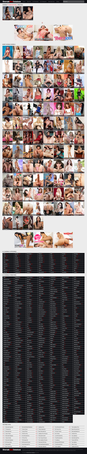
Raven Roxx (65, 362)
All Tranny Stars (8, 442)
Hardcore (42, 255)
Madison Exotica (54, 289)
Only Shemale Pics (75, 437)
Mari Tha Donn (53, 309)
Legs (40, 268)
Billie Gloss (18, 289)
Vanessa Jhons (77, 348)
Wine (75, 385)
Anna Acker (6, 350)
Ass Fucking (6, 260)
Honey (29, 379)
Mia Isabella (53, 332)
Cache (17, 311)
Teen (76, 257)
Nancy (52, 379)
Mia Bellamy (53, 330)
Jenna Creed (30, 417)
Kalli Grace (41, 307)
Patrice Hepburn (66, 316)
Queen (64, 354)
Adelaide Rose (6, 279)
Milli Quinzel (53, 346)
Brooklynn (17, 305)
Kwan (40, 368)
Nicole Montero (54, 411)
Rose (63, 366)
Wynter (75, 389)
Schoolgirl (64, 260)
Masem (52, 318)
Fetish (29, 262)
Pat (63, 313)
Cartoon (17, 336)
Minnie (52, 352)
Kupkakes (41, 366)
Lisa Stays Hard (42, 415)
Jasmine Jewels (31, 409)
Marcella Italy (53, 303)
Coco (16, 377)
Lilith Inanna (42, 403)
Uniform (76, 266)
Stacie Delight (77, 291)
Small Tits (65, 268)
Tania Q (76, 307)
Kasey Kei (41, 320)
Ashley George (7, 368)
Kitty (40, 360)
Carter (16, 334)
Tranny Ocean (25, 429)
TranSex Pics (74, 433)
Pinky (63, 336)
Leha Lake (41, 385)
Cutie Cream (18, 383)
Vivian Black (77, 373)
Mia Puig (52, 336)
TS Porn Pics (24, 437)
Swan (75, 299)
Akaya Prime (6, 289)
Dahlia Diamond (18, 389)
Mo (51, 362)
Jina (40, 297)
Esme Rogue (30, 311)
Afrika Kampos (7, 287)
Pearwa (64, 326)
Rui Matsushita (65, 370)
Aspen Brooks (6, 373)
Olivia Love (65, 295)
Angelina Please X (7, 342)
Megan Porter (53, 322)
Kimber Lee (42, 354)
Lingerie (41, 270)
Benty (16, 281)
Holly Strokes (30, 377)
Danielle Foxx (18, 395)
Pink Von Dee (65, 334)
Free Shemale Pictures (59, 427)
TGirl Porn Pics (25, 433)
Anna (5, 348)
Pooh (63, 344)
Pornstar (53, 272)
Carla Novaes (18, 324)
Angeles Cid (6, 340)
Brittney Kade (18, 301)
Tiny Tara (76, 330)
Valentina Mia (77, 342)
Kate (40, 322)
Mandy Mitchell (54, 297)
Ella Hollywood (30, 285)
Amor (5, 328)
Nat (51, 389)
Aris (4, 364)
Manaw (52, 295)
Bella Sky (17, 279)
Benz (16, 283)
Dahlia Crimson (18, 387)
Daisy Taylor (18, 391)
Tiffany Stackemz (78, 324)
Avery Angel (6, 391)
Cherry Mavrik (18, 354)
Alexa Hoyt (5, 297)
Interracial (41, 260)
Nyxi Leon (64, 293)
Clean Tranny (74, 444)
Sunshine (76, 295)
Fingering (29, 264)
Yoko (75, 399)
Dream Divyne (30, 277)
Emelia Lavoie (30, 291)
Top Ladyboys (74, 435)
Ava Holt (5, 389)
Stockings (76, 253)
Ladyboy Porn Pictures (42, 433)
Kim (40, 348)
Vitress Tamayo (78, 370)
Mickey (52, 338)
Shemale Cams (51, 1)
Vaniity (76, 350)
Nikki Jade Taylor (54, 413)
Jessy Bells (41, 291)
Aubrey (5, 377)
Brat (16, 299)
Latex (40, 264)
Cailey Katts (18, 313)
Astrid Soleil (6, 375)
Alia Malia (6, 303)
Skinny (64, 264)
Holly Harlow (30, 373)
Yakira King (76, 391)
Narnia (52, 387)
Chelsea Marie (18, 350)
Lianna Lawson (42, 397)
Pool (52, 270)
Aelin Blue (6, 285)
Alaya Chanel (6, 293)
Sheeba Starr (65, 411)
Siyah (63, 421)
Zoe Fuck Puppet (78, 411)
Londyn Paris (53, 279)
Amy (5, 330)
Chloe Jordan (18, 356)
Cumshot (18, 270)
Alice (5, 305)
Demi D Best (18, 407)
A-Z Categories (43, 1)
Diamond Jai (18, 413)
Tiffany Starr (77, 326)
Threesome (77, 260)
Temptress (76, 313)
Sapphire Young (66, 385)
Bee (4, 415)
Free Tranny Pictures (42, 437)
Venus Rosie (76, 360)
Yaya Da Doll (76, 395)
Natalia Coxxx (53, 393)
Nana (51, 377)
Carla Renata (18, 326)
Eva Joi (29, 313)
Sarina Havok (65, 391)
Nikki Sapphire (53, 417)
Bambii (5, 413)
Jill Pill (40, 295)
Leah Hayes (41, 379)
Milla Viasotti (53, 344)
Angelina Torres (7, 344)
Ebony (29, 255)
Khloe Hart (41, 344)
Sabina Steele (65, 375)
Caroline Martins (18, 330)
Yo (75, 397)
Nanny (52, 381)
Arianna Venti (6, 358)
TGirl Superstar (25, 440)
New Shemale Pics (42, 431)
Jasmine (29, 407)
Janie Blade (30, 405)
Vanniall (76, 354)
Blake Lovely (18, 293)
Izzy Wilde (29, 395)
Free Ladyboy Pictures (42, 440)
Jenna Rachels (30, 421)
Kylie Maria (41, 370)
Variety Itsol (77, 356)
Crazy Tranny (8, 433)
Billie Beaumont (18, 287)
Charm (17, 348)
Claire (17, 370)
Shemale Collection (42, 446)
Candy (17, 320)
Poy (63, 348)
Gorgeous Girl (30, 348)
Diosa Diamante (18, 415)
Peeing (52, 266)
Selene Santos (65, 403)
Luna (52, 285)
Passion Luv (65, 311)
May (51, 320)
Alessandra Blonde (7, 295)
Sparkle (76, 287)
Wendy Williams (77, 379)
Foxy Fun (29, 330)
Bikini (17, 255)
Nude (52, 255)
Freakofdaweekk (31, 332)
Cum (17, 268)
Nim (51, 421)
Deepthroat (18, 272)
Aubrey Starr (6, 381)
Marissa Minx (53, 316)
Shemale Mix (8, 444)
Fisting (29, 266)
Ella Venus (29, 287)
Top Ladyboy (74, 442)
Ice (28, 385)
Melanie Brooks (54, 326)
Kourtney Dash (42, 364)
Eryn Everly (29, 309)
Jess (40, 283)
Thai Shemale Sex (58, 444)
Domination (30, 253)
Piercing (52, 268)
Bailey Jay (6, 405)
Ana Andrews (6, 334)
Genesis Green (30, 334)
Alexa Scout (6, 299)
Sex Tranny (57, 433)
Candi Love (17, 318)
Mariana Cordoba (54, 313)
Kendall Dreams (42, 338)
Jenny (40, 279)
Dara (16, 403)
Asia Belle (6, 370)
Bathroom (6, 266)
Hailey (28, 360)
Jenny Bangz (42, 281)
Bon (16, 295)
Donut (17, 421)
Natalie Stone (53, 399)
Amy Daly (5, 332)
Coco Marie (17, 379)
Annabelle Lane (7, 352)
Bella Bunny (18, 277)
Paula (63, 320)
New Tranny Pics (8, 446)
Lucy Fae (52, 281)
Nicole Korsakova (54, 409)
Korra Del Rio (42, 362)
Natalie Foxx (53, 395)
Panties (52, 262)
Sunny (75, 293)
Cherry (17, 352)
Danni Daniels (18, 397)
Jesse (41, 285)
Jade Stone (30, 397)
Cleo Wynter (18, 373)
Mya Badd (53, 368)
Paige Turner (65, 299)
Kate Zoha (41, 324)
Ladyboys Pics (41, 427)
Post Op (64, 253)
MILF (51, 253)
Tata (75, 309)
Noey (63, 283)
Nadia (52, 370)
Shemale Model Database (27, 427)
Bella (5, 419)
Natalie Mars (53, 397)
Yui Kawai (76, 401)
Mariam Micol (53, 311)
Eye (28, 326)
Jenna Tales (42, 277)
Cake (16, 316)
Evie (28, 324)
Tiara (75, 318)
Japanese (41, 262)
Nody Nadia (65, 281)
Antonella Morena (7, 356)
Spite (75, 289)
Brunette (17, 264)
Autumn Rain (6, 385)
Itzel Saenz (30, 387)
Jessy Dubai (42, 293)
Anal (5, 253)
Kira (40, 358)
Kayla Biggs (41, 326)
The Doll (76, 316)
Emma (29, 293)
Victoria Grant (77, 366)
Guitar (29, 358)
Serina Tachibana (66, 405)
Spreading (65, 272)
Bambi (5, 411)
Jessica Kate (41, 289)
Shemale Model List (75, 431)
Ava (4, 387)
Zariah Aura (77, 407)
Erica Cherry (30, 299)
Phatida (64, 330)
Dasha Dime (18, 405)
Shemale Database (9, 435)
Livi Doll (41, 417)
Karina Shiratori (42, 313)
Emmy (29, 297)
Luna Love (53, 287)
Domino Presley (19, 419)
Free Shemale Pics (25, 435)
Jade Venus (30, 399)
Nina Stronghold (66, 277)
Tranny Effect (24, 431)
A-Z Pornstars (35, 1)
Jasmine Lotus (30, 411)
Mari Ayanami (53, 307)
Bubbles (17, 309)
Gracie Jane (30, 352)
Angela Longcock (7, 338)
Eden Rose (29, 283)
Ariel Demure (6, 360)
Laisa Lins (41, 373)
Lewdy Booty (42, 393)
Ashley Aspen (6, 366)
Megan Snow (53, 324)
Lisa (40, 413)
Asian (5, 255)
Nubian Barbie (65, 287)
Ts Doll (75, 336)
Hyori (28, 383)
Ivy (28, 393)
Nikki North (53, 415)
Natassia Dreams (54, 401)
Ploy (63, 340)
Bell (4, 417)
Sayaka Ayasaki (65, 399)
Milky (51, 342)
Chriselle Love (18, 358)
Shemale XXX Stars (42, 442)
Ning (63, 279)
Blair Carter (18, 291)
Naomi (52, 383)
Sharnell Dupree (65, 409)
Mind (52, 350)
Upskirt (76, 268)
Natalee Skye (53, 391)
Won (75, 387)
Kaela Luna (41, 305)
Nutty (63, 291)
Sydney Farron (77, 301)
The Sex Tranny (58, 431)
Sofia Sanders (77, 283)
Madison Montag (54, 291)
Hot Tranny (24, 446)
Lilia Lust (41, 401)
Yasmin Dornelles (78, 393)
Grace (28, 350)
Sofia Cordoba (77, 281)
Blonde (17, 257)
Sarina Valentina (66, 393)
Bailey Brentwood (7, 403)
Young (76, 272)
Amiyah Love (6, 326)
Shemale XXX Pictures (59, 442)
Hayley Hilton (30, 364)
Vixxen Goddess (77, 375)
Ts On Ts (76, 264)
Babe (5, 262)
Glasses (41, 253)
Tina (75, 328)
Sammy (64, 377)
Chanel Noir (18, 344)
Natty (52, 403)
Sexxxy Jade (65, 407)
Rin (63, 364)
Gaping (29, 272)
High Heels (41, 257)
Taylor (75, 311)
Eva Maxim (29, 318)
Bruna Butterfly (18, 307)
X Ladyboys (57, 440)
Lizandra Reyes (42, 421)
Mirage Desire (53, 358)
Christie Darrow (18, 360)
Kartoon (41, 318)
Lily (40, 405)
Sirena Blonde (65, 419)
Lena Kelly (41, 389)
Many (52, 299)
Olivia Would (65, 297)
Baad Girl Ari (6, 399)
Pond (63, 342)
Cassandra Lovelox (19, 340)
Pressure (64, 350)
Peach (64, 322)
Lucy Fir (52, 283)
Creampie (18, 266)
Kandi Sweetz (42, 309)
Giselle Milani (30, 346)
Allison (5, 313)
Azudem (5, 397)
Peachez (64, 324)
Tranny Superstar (41, 429)
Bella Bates (6, 421)
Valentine (76, 344)
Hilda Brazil (30, 370)
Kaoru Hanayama (43, 311)
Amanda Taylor (6, 318)
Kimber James (42, 352)
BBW (5, 268)
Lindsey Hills (42, 411)
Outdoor (52, 260)
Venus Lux (76, 358)
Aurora (5, 383)
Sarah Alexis (65, 389)
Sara (63, 387)
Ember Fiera (30, 289)
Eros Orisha (30, 307)
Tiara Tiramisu (77, 320)
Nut (63, 289)
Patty (63, 318)
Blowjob (18, 260)
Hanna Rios (29, 362)
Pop (63, 346)
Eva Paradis (30, 320)
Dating (57, 1)
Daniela (17, 393)
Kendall (41, 336)
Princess (64, 352)
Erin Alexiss (30, 303)
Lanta (40, 375)
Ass (5, 257)
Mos (51, 366)
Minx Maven (53, 356)
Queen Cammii (65, 356)
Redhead (64, 257)
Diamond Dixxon (19, 411)
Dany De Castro (19, 399)
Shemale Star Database (31, 452)
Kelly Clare (41, 332)
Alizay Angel (6, 311)
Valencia (76, 340)
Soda (75, 277)
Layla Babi (41, 377)
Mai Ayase (52, 293)
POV (64, 255)
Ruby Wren (65, 368)
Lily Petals (41, 409)
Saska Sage (65, 397)
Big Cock (6, 272)
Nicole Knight (53, 407)
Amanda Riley (6, 316)
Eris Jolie (29, 305)
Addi (4, 277)
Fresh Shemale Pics (26, 444)
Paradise (64, 305)
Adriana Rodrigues (7, 283)
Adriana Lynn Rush (7, 281)
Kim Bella (41, 350)
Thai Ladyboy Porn (75, 427)
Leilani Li (41, 387)
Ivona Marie (30, 389)
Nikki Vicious (53, 419)
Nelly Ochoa (53, 405)
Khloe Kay (41, 346)
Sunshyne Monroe (78, 297)
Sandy (64, 381)
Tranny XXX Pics (75, 440)
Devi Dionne (18, 409)
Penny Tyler (65, 328)
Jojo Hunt (41, 299)
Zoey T (76, 413)
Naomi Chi (53, 385)
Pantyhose (53, 264)
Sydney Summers (78, 303)
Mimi (52, 348)
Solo (64, 270)
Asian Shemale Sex (75, 429)
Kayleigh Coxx (42, 328)
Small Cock (65, 266)
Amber (5, 320)
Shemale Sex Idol (41, 435)
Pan (63, 303)
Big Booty (6, 270)
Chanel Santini (18, 346)
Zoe (75, 409)
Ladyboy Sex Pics (75, 446)
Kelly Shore (41, 334)
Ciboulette (18, 364)
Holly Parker (30, 375)
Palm (63, 301)
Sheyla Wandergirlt (66, 413)
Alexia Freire (6, 301)
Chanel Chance (18, 342)
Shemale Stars (8, 431)
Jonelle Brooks (42, 301)
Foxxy (29, 328)
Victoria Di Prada (78, 364)
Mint (51, 354)
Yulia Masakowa (77, 403)
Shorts (64, 262)
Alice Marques (6, 307)
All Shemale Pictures (26, 442)
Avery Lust (6, 393)
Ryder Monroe (65, 373)
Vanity (75, 352)
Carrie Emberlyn (18, 332)
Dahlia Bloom (18, 385)
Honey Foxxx (30, 381)
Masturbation (42, 272)
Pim (63, 332)
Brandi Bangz (18, 297)
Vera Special (77, 362)
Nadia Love (53, 373)
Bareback (6, 264)
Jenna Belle (30, 415)
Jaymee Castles (31, 413)
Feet (28, 260)
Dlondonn (17, 417)
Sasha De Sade (65, 395)
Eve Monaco (30, 322)
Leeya (40, 383)
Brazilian (17, 262)
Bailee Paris (6, 401)
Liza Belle (41, 419)
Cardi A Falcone (19, 322)
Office (52, 257)
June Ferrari (41, 303)
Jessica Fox (41, 287)
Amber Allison (6, 322)
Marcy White (53, 305)
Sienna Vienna (65, 417)
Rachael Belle (65, 358)
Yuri (75, 405)
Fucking (29, 268)
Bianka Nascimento (19, 285)
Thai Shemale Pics (58, 437)
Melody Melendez (54, 328)
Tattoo (76, 255)
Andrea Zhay (6, 336)
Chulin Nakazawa (19, 362)
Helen (28, 368)
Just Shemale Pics (58, 435)
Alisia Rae (6, 309)
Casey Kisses (18, 338)
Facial (29, 257)
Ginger (28, 344)
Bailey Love (6, 407)
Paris (63, 307)
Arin (4, 362)
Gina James (29, 342)
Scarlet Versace (65, 401)
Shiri (63, 415)
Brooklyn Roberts (19, 303)
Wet (75, 270)
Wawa (76, 377)
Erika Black (29, 301)
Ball (4, 409)
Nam (51, 375)
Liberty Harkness (42, 399)
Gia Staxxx (29, 336)
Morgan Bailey (54, 364)
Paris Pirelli (64, 309)
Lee (40, 381)
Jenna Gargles (30, 419)
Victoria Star (76, 368)
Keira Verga (42, 330)
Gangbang (29, 270)
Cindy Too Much (18, 368)
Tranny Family (8, 437)
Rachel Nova (65, 360)
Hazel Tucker (30, 366)
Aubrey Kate (6, 379)
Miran (52, 360)
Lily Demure (42, 407)
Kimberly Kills (42, 356)
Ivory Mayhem (30, 391)
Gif (28, 338)
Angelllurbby (6, 346)
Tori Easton (77, 332)
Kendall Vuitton (42, 342)
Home (24, 1)
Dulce (28, 281)
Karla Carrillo (42, 316)
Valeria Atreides (77, 346)
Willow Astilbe (77, 383)
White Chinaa (77, 381)
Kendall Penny (42, 340)
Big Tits (17, 253)
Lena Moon (41, 391)
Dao (16, 401)
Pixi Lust (64, 338)
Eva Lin (29, 316)
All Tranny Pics (58, 429)
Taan (75, 305)
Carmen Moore (19, 328)
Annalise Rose (6, 354)
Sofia (75, 279)
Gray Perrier (30, 354)
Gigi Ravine (29, 340)
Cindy (17, 366)
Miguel (52, 340)
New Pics (29, 1)
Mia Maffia (53, 334)
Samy (63, 379)
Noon (63, 285)
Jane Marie (30, 403)
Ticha (75, 322)
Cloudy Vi (17, 375)
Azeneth (5, 395)
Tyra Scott (76, 338)
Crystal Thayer (18, 381)
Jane (28, 401)
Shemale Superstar (9, 427)
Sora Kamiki (76, 285)
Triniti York (76, 334)
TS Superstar (8, 429)
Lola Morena (53, 277)
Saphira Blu (65, 383)
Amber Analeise (7, 324)
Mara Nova (52, 301)
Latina (41, 266)
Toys (76, 262)
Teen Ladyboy (58, 446)
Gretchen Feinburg (31, 356)
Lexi (40, 395)
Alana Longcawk (7, 291)
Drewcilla (29, 279)
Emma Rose (30, 295)
